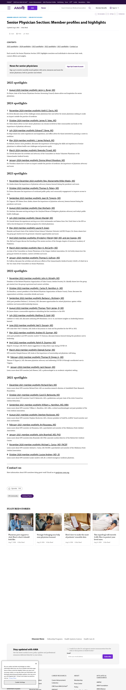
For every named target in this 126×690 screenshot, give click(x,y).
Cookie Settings (20, 682)
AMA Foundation (102, 685)
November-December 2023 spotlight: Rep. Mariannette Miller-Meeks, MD (42, 180)
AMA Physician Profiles (49, 2)
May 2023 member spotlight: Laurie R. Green (29, 227)
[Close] (36, 663)
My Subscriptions (101, 14)
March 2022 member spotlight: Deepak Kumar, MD (32, 349)
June (11, 325)
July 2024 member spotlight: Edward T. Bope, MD (31, 130)
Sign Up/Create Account (75, 66)
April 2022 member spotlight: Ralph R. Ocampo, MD (32, 342)
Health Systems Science (73, 639)
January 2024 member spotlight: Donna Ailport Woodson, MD (37, 160)
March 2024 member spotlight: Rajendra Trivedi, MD (32, 150)
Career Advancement (35, 2)
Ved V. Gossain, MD (44, 325)
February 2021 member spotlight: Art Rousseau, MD (32, 424)
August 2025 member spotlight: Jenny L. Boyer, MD (32, 90)
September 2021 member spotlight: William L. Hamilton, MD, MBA (39, 404)
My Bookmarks (122, 14)
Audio (75, 2)
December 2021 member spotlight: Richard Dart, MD (33, 384)
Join (32, 8)
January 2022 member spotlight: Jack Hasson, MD (32, 367)
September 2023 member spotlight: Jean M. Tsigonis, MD (35, 198)
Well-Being (60, 2)
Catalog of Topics (27, 496)
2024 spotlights (25, 46)
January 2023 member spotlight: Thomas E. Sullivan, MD (34, 257)
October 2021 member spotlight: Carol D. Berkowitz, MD (34, 394)
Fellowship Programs (55, 639)
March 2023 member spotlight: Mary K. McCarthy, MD (33, 247)
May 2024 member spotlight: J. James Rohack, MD (31, 140)
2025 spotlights (12, 46)
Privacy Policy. (12, 678)
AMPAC (99, 682)
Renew (43, 8)
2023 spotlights (37, 46)
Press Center (78, 683)
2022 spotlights (50, 46)
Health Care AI (89, 639)
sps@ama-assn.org (62, 472)
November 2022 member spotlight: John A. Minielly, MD (34, 278)
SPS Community (13, 496)
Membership (78, 680)
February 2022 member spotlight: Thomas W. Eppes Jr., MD (36, 357)
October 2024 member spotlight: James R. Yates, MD (32, 120)
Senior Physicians (35, 17)
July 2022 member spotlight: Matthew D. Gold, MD (32, 315)
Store (66, 2)
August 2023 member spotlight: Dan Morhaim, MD (32, 208)
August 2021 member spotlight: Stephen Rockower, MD (34, 414)
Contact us (74, 46)
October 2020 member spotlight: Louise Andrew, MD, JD (34, 454)
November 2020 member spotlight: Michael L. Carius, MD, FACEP (38, 444)
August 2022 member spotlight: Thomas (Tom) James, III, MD (36, 308)
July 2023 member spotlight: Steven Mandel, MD (31, 218)
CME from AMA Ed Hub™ (20, 2)
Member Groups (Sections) (17, 17)
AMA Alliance (101, 689)
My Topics (112, 14)
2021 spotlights (63, 46)
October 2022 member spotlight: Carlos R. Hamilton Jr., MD (36, 288)
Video (88, 2)
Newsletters (81, 2)
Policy (76, 687)
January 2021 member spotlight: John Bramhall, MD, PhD (35, 434)
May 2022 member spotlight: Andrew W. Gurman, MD (33, 332)
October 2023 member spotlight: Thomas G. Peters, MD (34, 188)
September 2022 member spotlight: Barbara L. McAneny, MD (36, 298)
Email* (69, 653)
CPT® (70, 2)
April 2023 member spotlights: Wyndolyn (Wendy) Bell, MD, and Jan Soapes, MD (45, 237)
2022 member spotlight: (24, 325)
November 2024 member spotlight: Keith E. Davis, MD (33, 110)
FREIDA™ (9, 2)
